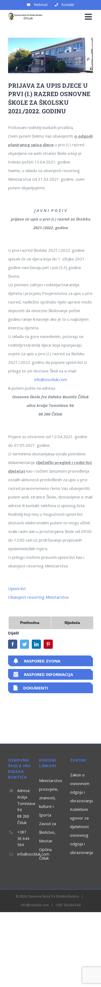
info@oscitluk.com (50, 379)
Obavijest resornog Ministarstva (38, 597)
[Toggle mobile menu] (89, 17)
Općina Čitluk (45, 854)
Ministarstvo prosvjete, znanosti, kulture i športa (50, 798)
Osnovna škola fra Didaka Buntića (53, 896)
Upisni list (17, 588)
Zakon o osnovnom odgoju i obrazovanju (81, 787)
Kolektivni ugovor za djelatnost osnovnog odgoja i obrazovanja (81, 831)
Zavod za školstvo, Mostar (47, 832)
